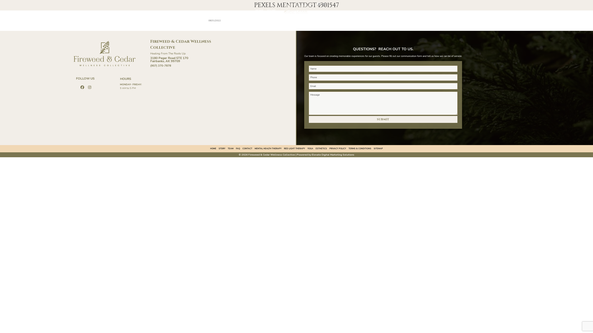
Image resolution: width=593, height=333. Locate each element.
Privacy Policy (337, 148)
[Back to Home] (296, 9)
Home (259, 10)
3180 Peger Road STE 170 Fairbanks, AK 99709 (169, 59)
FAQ (238, 148)
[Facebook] (318, 4)
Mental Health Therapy (268, 148)
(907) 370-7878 (160, 66)
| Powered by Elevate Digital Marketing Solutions (325, 154)
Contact (339, 11)
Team (230, 148)
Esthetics (321, 148)
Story (271, 10)
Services (323, 11)
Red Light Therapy (294, 148)
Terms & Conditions (360, 148)
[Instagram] (323, 4)
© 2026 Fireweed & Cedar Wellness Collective (267, 154)
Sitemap (378, 148)
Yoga (310, 148)
